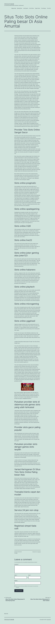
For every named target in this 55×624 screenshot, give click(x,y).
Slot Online (31, 8)
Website (15, 580)
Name (15, 575)
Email (29, 575)
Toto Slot (49, 8)
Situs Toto (6, 613)
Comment (16, 564)
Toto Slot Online (9, 4)
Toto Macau (43, 8)
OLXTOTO (49, 619)
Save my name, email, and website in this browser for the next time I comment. (27, 587)
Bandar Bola (19, 8)
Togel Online (37, 8)
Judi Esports (25, 8)
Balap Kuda (14, 8)
